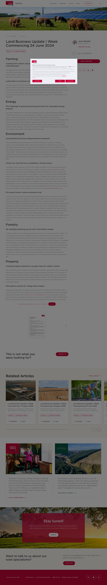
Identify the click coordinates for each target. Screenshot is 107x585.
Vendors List (34, 77)
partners (70, 66)
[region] (53, 71)
